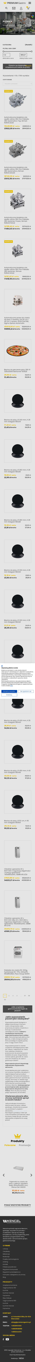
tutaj (11, 685)
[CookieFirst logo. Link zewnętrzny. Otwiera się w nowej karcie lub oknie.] (2, 666)
